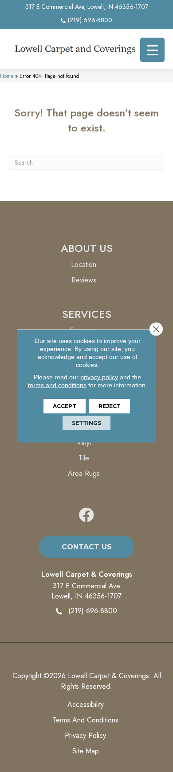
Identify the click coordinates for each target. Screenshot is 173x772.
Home (6, 76)
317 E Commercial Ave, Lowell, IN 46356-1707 (86, 6)
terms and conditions (57, 385)
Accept (64, 406)
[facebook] (86, 515)
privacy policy (99, 377)
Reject (109, 406)
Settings (86, 423)
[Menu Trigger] (152, 50)
